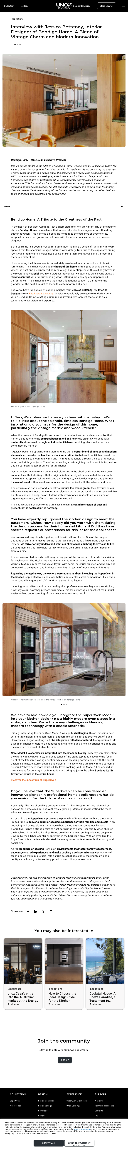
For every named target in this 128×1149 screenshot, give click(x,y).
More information (82, 1129)
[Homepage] (64, 6)
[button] (64, 206)
